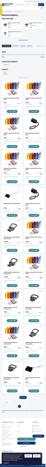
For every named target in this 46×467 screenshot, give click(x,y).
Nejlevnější (15, 45)
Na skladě (6, 64)
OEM (5, 72)
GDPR (3, 441)
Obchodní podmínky (5, 436)
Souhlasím (36, 455)
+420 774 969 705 (38, 431)
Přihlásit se (26, 439)
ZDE (16, 460)
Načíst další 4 (23, 397)
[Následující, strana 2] (23, 406)
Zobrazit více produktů (23, 40)
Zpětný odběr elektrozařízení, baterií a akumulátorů (7, 444)
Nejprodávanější (6, 45)
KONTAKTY (4, 425)
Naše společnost (5, 432)
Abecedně (29, 45)
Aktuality (3, 429)
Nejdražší (23, 45)
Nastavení (6, 463)
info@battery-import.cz (37, 426)
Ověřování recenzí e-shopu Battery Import (8, 439)
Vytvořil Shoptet (32, 465)
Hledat (28, 4)
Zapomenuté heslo (23, 446)
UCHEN (6, 74)
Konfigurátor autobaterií (6, 427)
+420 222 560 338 (38, 429)
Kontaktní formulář (38, 436)
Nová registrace (26, 443)
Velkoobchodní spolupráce (7, 434)
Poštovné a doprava (5, 430)
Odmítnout (28, 455)
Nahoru (6, 402)
